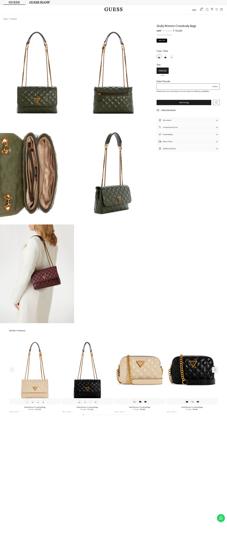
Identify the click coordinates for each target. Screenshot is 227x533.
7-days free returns (168, 110)
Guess (5, 19)
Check (215, 86)
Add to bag (184, 102)
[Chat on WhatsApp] (221, 518)
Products (13, 19)
